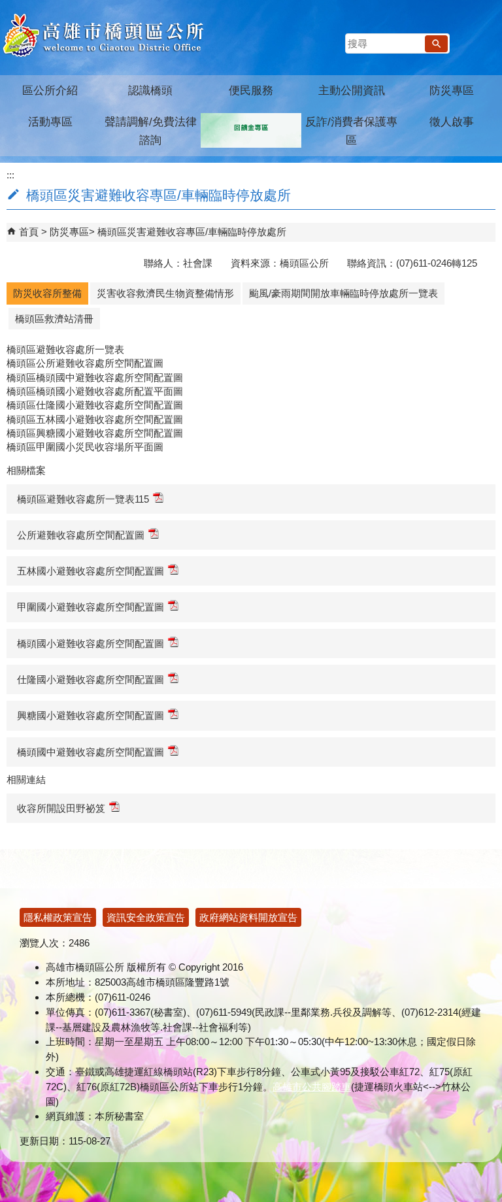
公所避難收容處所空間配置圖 (80, 535)
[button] (436, 43)
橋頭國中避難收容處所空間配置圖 (90, 752)
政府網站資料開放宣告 (248, 917)
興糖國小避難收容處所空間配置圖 (90, 715)
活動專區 (50, 122)
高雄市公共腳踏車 (312, 1086)
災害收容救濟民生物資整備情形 (165, 293)
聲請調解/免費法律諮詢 (151, 131)
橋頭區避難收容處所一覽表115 (83, 499)
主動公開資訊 (351, 90)
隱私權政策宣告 (58, 917)
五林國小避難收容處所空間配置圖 (90, 570)
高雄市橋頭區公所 (103, 36)
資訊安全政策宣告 (146, 917)
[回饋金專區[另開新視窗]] (251, 130)
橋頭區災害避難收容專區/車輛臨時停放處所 (191, 231)
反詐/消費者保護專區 (351, 131)
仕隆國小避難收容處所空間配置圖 (90, 679)
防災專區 (451, 90)
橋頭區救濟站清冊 (54, 318)
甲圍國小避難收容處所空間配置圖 (90, 606)
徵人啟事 (451, 122)
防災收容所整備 (47, 293)
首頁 (29, 231)
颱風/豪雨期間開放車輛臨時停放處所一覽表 (343, 293)
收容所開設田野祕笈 (61, 808)
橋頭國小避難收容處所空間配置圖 (90, 643)
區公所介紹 (50, 90)
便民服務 (251, 90)
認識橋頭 (150, 90)
